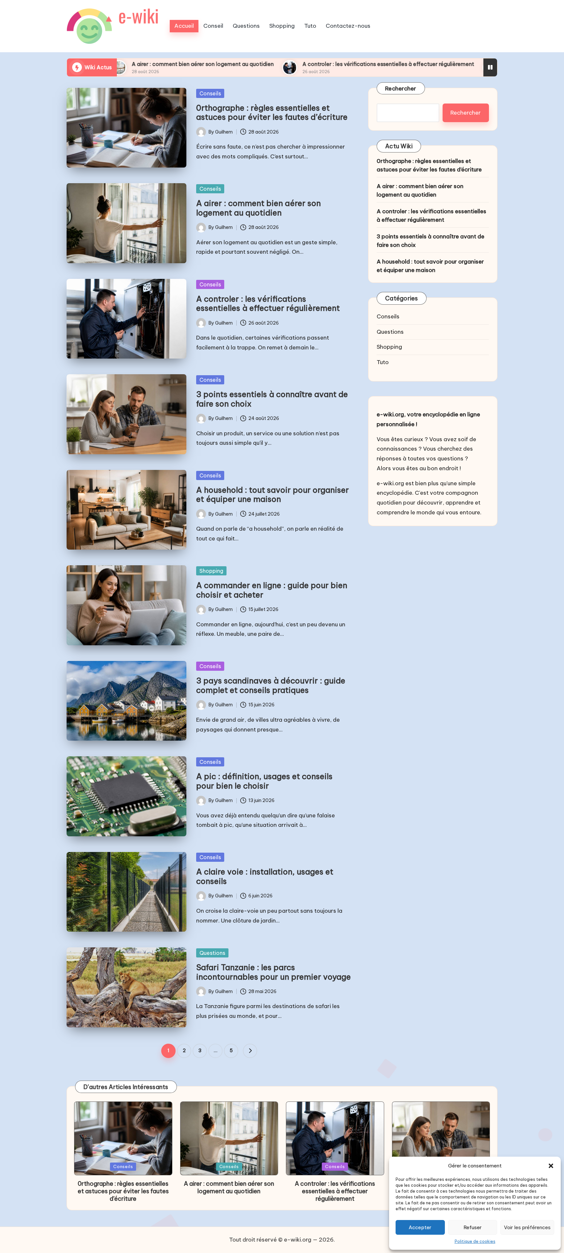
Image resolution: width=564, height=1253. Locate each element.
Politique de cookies (475, 1241)
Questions (212, 953)
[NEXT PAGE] (250, 1051)
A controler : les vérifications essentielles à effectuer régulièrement (315, 64)
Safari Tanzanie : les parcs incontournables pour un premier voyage (273, 972)
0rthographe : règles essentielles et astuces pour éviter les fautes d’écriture (272, 112)
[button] (551, 1166)
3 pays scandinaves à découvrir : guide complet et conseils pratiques (270, 685)
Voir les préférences (527, 1227)
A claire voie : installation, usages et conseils (264, 876)
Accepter (420, 1227)
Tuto (383, 362)
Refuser (472, 1227)
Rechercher (400, 88)
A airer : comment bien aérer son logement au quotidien (130, 64)
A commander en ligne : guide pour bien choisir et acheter (271, 590)
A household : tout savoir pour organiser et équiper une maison (272, 494)
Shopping (211, 571)
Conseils (210, 93)
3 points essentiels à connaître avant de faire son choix (272, 399)
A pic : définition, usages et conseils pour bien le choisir (264, 781)
